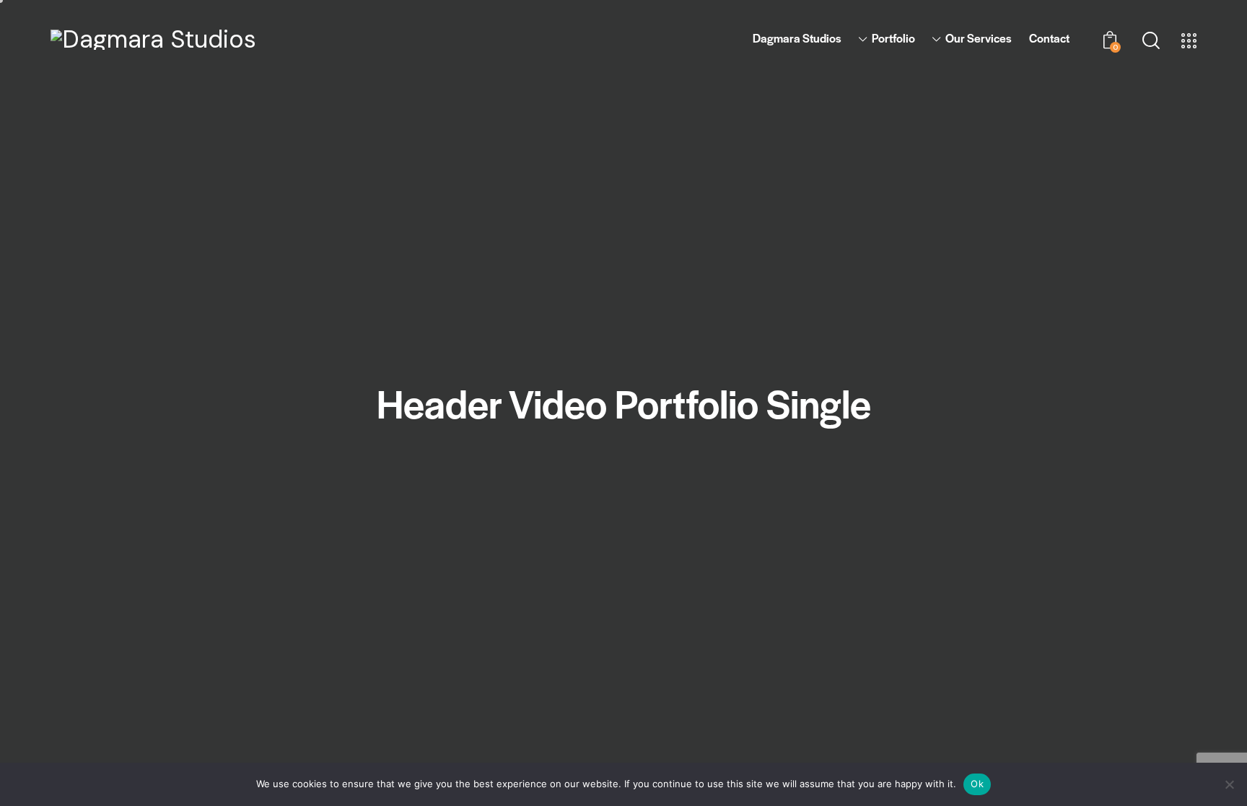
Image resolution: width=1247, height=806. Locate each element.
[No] (1229, 784)
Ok (977, 783)
